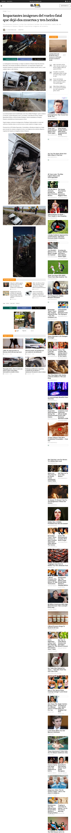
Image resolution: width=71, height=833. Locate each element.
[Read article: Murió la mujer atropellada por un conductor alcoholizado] (35, 343)
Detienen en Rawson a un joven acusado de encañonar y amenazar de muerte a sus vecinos (35, 370)
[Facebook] (65, 1)
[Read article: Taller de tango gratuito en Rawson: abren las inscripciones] (13, 343)
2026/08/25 (13, 289)
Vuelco (17, 303)
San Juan (13, 303)
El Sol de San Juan (12, 29)
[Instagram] (67, 1)
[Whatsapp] (69, 1)
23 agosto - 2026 (8, 373)
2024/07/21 (20, 29)
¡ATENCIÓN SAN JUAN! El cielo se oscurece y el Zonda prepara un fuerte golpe (55, 57)
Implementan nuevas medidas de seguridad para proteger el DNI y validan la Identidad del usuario (16, 294)
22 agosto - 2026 (30, 373)
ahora (7, 303)
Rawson (9, 11)
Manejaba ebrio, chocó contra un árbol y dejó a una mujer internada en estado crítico (12, 370)
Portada (4, 11)
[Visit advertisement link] (24, 322)
